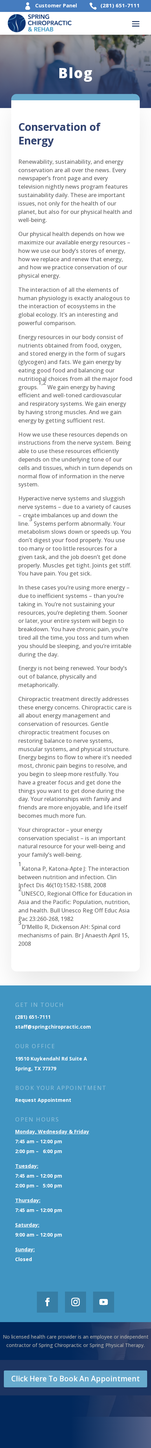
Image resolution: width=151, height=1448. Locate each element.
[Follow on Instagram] (75, 1302)
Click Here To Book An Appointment (75, 1378)
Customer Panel (56, 5)
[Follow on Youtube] (103, 1302)
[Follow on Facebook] (47, 1302)
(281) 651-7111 (120, 5)
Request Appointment (44, 1100)
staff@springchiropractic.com (53, 1026)
